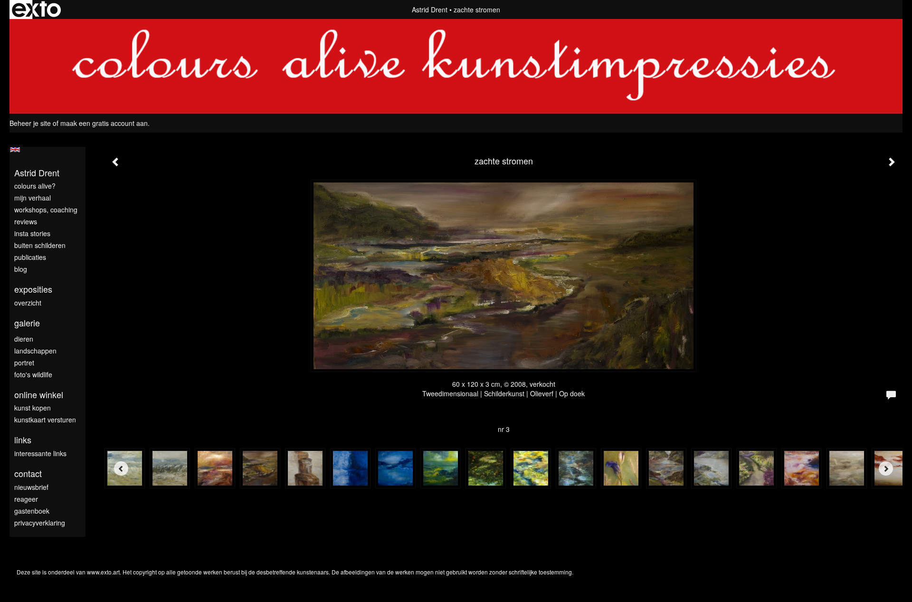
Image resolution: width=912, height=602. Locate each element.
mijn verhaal (32, 197)
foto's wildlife (33, 374)
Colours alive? (35, 186)
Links (22, 440)
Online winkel (38, 395)
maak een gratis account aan (104, 123)
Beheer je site (30, 123)
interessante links (40, 453)
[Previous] (121, 468)
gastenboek (31, 511)
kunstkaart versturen (45, 419)
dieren (23, 339)
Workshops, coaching (45, 209)
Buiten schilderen (40, 245)
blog (20, 269)
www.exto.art (103, 572)
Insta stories (32, 233)
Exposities (33, 289)
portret (24, 362)
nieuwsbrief (31, 487)
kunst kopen (32, 407)
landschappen (35, 350)
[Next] (886, 468)
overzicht (27, 302)
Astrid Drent (429, 9)
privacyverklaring (39, 522)
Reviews (25, 221)
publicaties (30, 257)
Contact (28, 473)
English (15, 150)
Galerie (27, 323)
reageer (26, 499)
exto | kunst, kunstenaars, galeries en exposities (36, 9)
